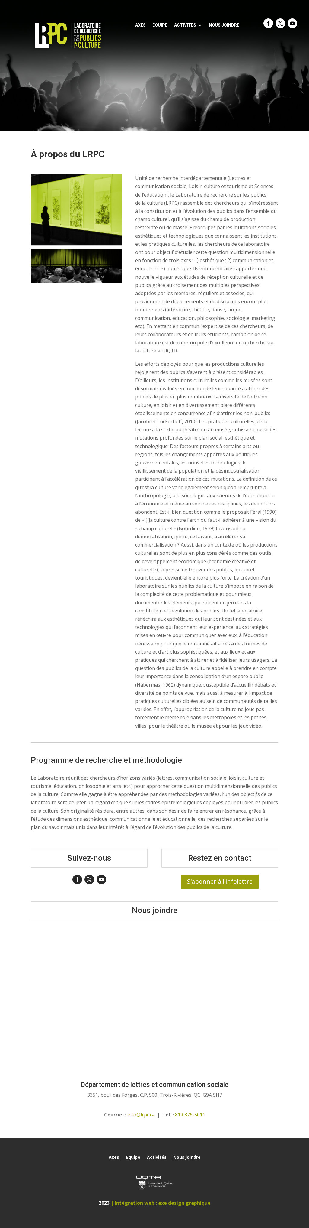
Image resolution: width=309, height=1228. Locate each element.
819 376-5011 (190, 1114)
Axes (140, 25)
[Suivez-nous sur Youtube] (292, 23)
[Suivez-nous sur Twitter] (280, 23)
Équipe (159, 25)
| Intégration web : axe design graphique (161, 1203)
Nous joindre (224, 25)
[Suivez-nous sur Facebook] (268, 23)
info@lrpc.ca (141, 1114)
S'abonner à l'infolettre (220, 881)
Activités (185, 25)
